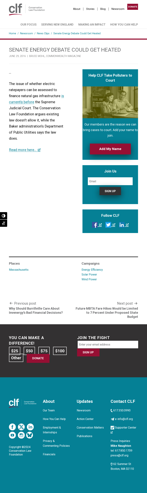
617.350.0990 (122, 410)
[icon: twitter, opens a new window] (110, 225)
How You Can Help (124, 24)
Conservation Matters (90, 427)
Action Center (85, 419)
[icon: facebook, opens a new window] (97, 225)
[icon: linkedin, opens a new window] (124, 225)
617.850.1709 (123, 450)
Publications (84, 436)
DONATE (132, 6)
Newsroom (118, 9)
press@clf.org (119, 455)
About (76, 9)
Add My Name (110, 149)
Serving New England (57, 24)
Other (16, 358)
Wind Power (89, 279)
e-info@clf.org (124, 419)
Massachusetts (19, 269)
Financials (49, 454)
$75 (44, 351)
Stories (90, 9)
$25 (14, 351)
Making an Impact (92, 24)
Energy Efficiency (92, 269)
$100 (60, 351)
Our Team (49, 410)
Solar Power (89, 274)
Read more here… (22, 150)
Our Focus (28, 24)
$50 (29, 351)
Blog (103, 9)
